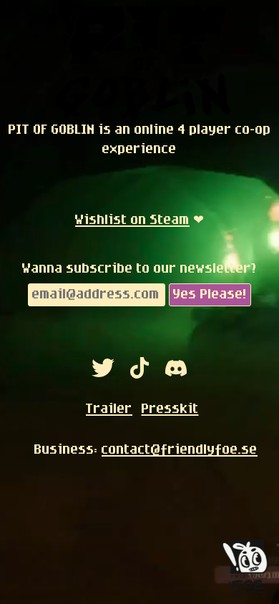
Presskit (170, 408)
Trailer (109, 408)
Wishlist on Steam (132, 219)
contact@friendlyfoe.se (173, 449)
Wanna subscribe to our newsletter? (139, 268)
